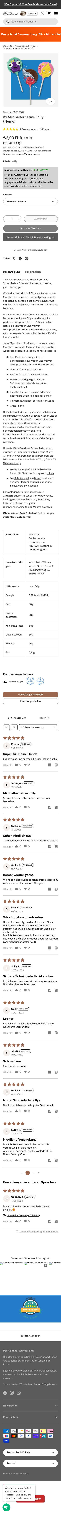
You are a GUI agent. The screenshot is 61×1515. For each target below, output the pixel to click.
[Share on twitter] (56, 765)
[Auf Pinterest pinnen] (26, 258)
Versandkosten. (32, 154)
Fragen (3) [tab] (44, 717)
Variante (7, 194)
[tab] (11, 271)
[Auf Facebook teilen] (20, 258)
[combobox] (30, 21)
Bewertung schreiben (30, 694)
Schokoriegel (21, 478)
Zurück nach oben (30, 1335)
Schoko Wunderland (19, 1473)
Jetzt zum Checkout (30, 228)
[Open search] (6, 727)
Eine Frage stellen (30, 701)
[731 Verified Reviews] (30, 1320)
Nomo (37, 478)
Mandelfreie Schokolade (25, 46)
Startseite (7, 46)
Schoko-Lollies (43, 469)
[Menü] (56, 13)
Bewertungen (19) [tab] (17, 717)
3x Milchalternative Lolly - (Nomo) (18, 48)
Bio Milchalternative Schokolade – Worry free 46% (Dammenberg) (29, 459)
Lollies (50, 473)
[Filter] (14, 727)
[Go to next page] (39, 1173)
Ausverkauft (40, 218)
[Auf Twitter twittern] (14, 258)
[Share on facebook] (50, 765)
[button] (49, 13)
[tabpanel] (30, 401)
